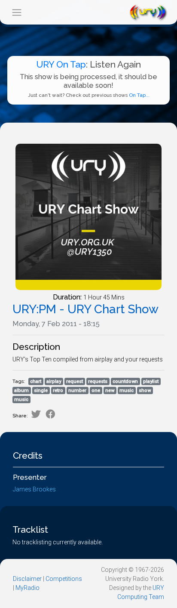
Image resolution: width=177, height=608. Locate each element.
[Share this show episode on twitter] (35, 414)
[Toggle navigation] (16, 12)
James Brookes (34, 489)
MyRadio (27, 587)
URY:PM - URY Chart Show (85, 309)
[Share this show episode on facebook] (50, 414)
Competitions (64, 578)
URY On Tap (61, 64)
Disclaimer (27, 578)
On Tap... (139, 95)
